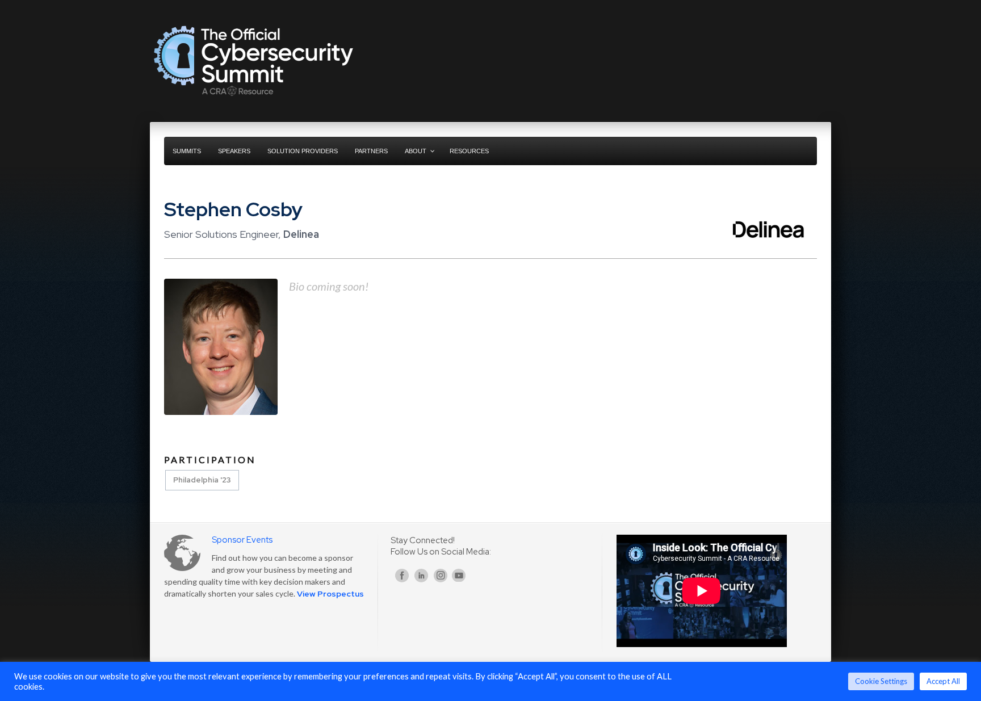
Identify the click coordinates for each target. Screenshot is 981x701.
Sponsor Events (242, 539)
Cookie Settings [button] (881, 681)
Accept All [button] (943, 681)
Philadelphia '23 (202, 480)
